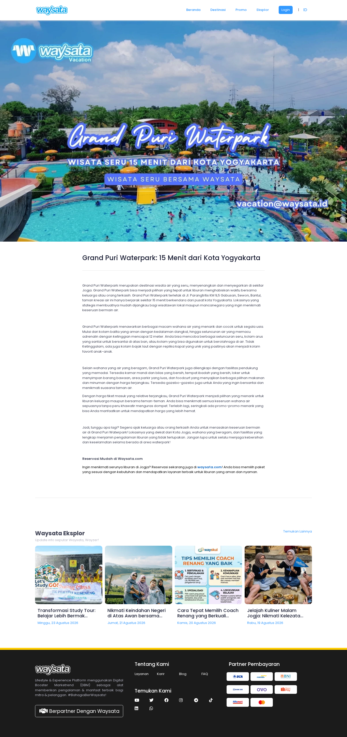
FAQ (204, 673)
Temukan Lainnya (297, 531)
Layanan (142, 673)
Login (285, 10)
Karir (161, 673)
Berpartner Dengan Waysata (84, 711)
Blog (182, 673)
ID (305, 10)
